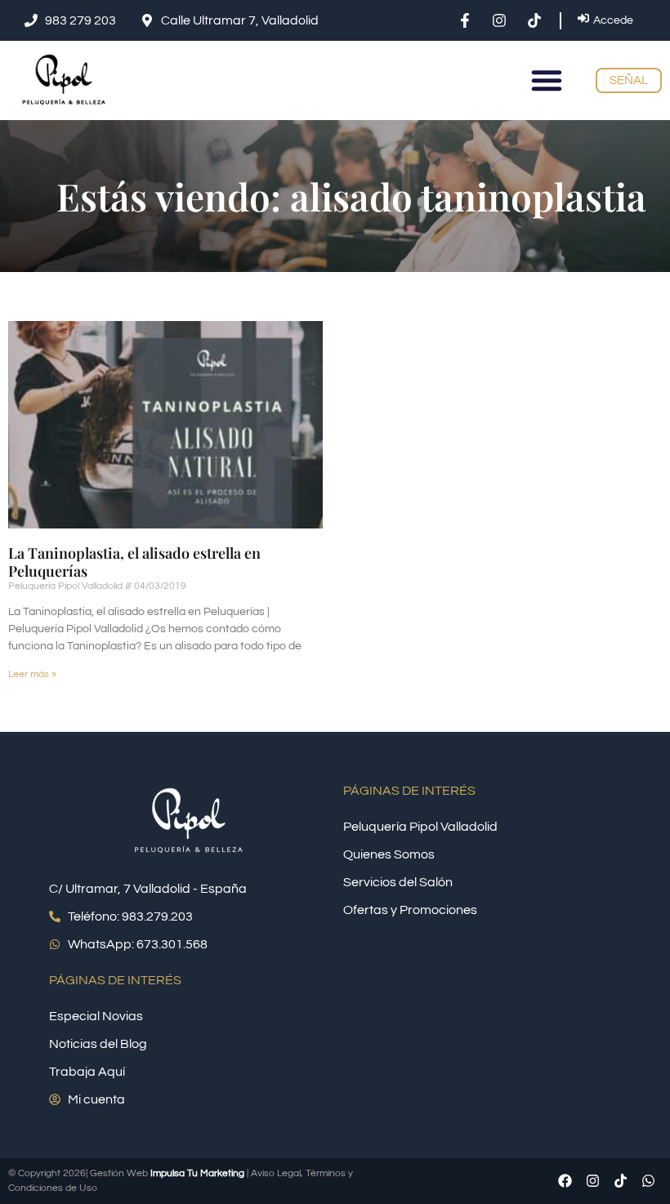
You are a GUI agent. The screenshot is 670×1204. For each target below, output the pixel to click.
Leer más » (32, 674)
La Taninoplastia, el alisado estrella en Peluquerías (134, 562)
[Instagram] (592, 1181)
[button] (546, 80)
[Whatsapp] (648, 1181)
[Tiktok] (620, 1181)
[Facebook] (564, 1181)
